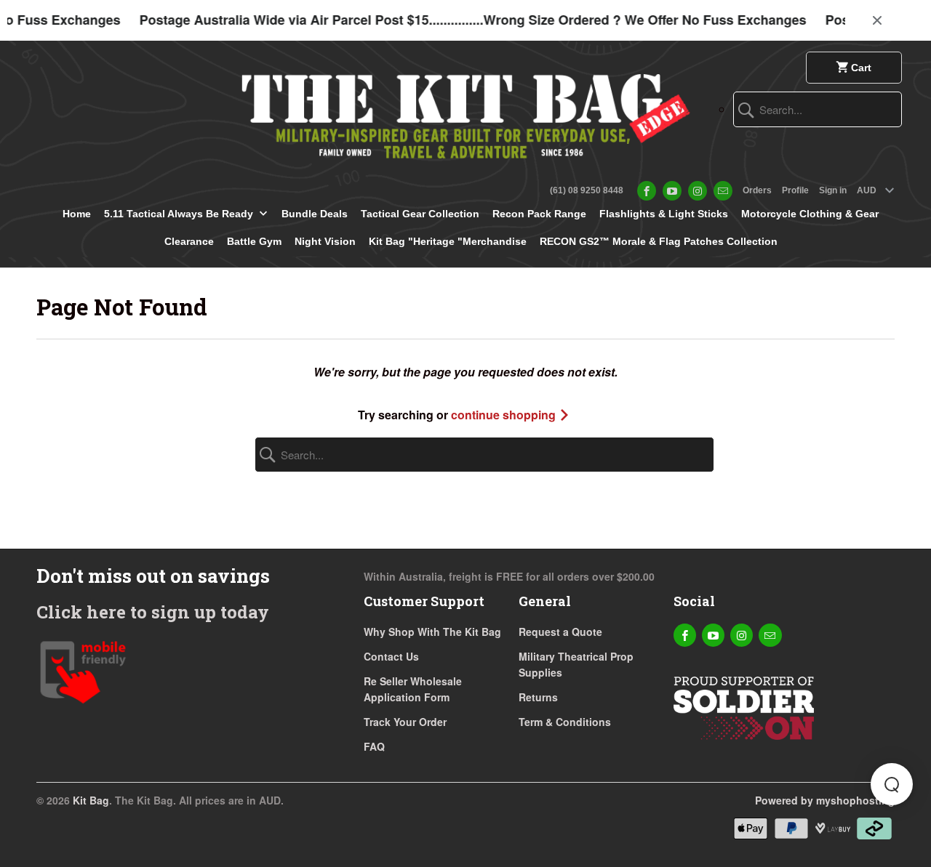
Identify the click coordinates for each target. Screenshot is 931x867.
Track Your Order (405, 721)
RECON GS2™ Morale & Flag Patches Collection (659, 241)
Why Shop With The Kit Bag (432, 631)
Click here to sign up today (152, 612)
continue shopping (505, 414)
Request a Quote (560, 631)
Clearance (189, 241)
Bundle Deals (314, 213)
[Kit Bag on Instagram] (697, 191)
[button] (892, 784)
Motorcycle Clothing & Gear (810, 213)
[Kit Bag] (465, 111)
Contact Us (391, 656)
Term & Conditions (565, 721)
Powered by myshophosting (825, 800)
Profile (795, 190)
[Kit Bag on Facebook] (646, 191)
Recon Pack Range (539, 213)
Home (77, 213)
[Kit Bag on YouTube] (672, 191)
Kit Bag (91, 800)
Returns (538, 697)
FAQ (374, 746)
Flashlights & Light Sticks (663, 213)
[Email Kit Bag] (723, 191)
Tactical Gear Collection (420, 213)
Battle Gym (254, 241)
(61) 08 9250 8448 (586, 190)
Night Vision (325, 241)
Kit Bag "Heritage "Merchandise (448, 241)
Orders (757, 190)
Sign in (833, 190)
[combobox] (817, 109)
